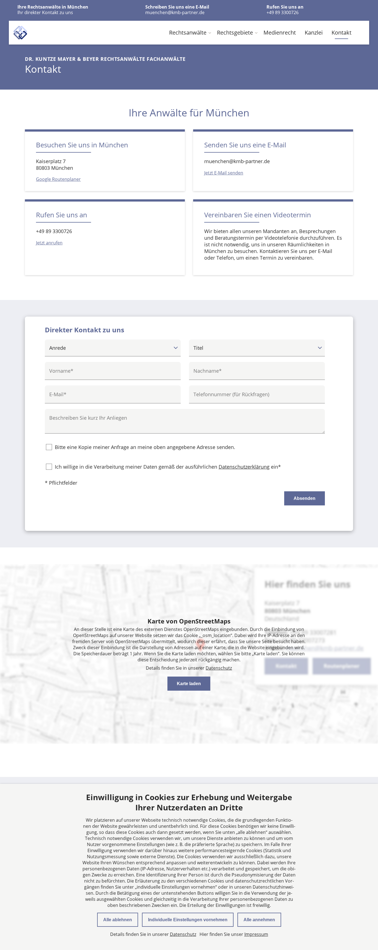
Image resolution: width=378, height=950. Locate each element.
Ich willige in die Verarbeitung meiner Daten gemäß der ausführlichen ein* (168, 466)
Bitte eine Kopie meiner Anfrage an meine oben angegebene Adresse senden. (145, 447)
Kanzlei (314, 32)
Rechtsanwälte (187, 32)
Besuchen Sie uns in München (82, 144)
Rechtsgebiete (235, 32)
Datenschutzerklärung (244, 466)
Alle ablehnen (117, 919)
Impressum (256, 934)
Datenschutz (219, 668)
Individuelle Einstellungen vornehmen (187, 919)
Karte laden (189, 683)
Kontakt (341, 32)
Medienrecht (279, 32)
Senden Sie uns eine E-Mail (245, 144)
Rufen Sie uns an (61, 214)
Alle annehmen (259, 919)
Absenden (304, 498)
